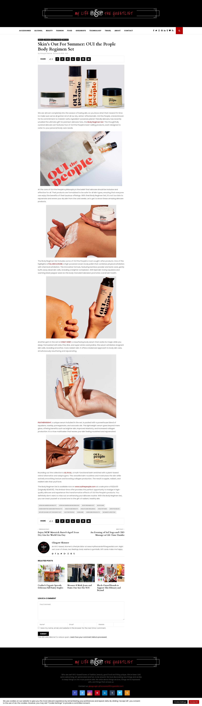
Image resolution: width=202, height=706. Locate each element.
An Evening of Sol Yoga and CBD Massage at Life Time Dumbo (107, 534)
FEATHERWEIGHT (44, 422)
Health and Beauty (71, 509)
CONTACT (128, 30)
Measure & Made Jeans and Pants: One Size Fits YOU (79, 586)
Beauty (40, 40)
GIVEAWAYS (81, 30)
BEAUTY (49, 30)
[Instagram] (159, 30)
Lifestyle (46, 40)
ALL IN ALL (68, 472)
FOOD (69, 30)
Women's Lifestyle (109, 512)
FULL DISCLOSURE (55, 264)
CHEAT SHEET (65, 342)
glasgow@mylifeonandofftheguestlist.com (106, 686)
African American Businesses (69, 505)
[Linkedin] (165, 30)
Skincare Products (93, 512)
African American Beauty (47, 505)
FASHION (60, 30)
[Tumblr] (168, 30)
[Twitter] (156, 30)
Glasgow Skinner (46, 53)
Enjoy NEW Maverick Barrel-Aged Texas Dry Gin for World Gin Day (58, 534)
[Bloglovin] (170, 30)
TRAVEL (108, 30)
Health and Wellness (88, 509)
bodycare (100, 505)
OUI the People (69, 512)
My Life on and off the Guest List (50, 512)
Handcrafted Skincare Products (50, 509)
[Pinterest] (162, 30)
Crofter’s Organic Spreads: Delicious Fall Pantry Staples (50, 586)
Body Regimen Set (96, 122)
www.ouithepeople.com (85, 486)
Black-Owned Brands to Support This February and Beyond (109, 588)
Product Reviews (56, 40)
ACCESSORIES (25, 30)
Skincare (65, 40)
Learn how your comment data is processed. (88, 637)
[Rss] (173, 30)
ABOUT (118, 30)
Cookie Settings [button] (180, 702)
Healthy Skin (102, 509)
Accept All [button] (194, 702)
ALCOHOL (38, 30)
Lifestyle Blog (114, 509)
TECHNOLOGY (95, 30)
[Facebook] (154, 30)
